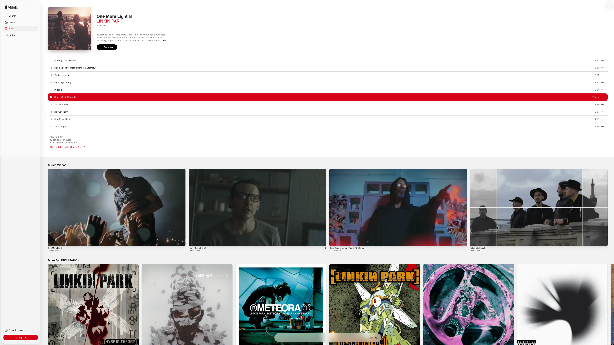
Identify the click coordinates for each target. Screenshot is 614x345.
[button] (21, 16)
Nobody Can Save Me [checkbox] (65, 60)
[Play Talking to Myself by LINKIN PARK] (51, 75)
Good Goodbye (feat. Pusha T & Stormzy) (347, 248)
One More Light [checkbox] (62, 119)
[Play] (52, 242)
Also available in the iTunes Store (66, 147)
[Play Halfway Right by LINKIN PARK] (51, 112)
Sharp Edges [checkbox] (60, 126)
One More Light (55, 248)
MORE (164, 41)
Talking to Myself (477, 248)
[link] (63, 260)
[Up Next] (371, 337)
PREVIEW (595, 60)
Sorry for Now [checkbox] (61, 104)
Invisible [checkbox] (58, 89)
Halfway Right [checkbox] (61, 112)
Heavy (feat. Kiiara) (197, 248)
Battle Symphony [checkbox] (62, 82)
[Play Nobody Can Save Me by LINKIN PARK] (51, 60)
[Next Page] (611, 309)
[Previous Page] (45, 309)
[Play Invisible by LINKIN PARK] (51, 89)
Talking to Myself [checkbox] (62, 75)
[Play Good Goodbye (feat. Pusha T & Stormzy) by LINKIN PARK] (51, 67)
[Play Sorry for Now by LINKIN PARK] (51, 104)
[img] (11, 7)
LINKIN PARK (109, 21)
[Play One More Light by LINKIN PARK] (51, 119)
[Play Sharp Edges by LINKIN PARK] (51, 126)
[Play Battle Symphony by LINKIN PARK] (51, 82)
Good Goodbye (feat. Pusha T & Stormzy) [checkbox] (75, 67)
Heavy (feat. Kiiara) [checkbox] (63, 97)
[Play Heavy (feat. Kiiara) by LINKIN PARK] (51, 97)
